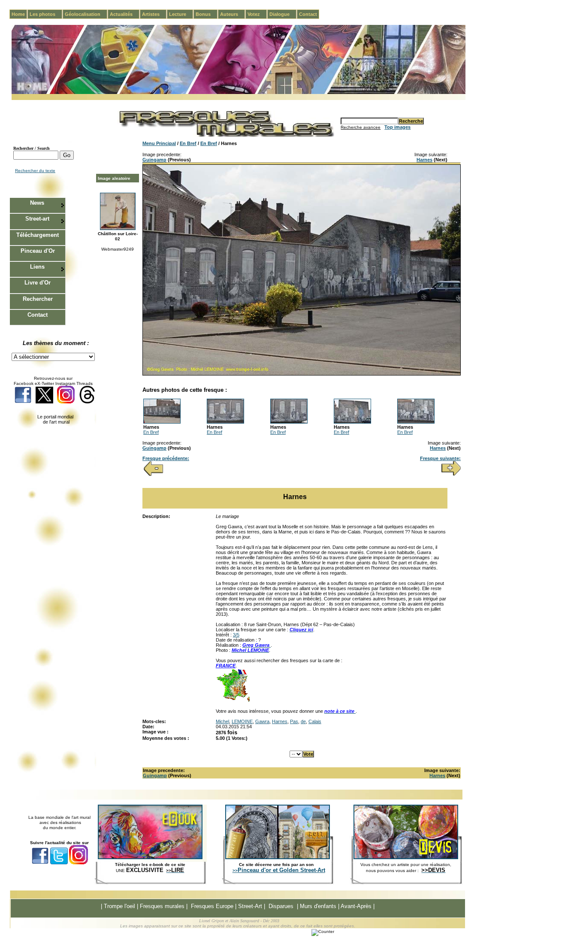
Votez (257, 14)
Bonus (206, 14)
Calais (314, 721)
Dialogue (282, 14)
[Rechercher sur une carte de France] (233, 700)
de (303, 721)
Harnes (424, 159)
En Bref (188, 143)
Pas (294, 721)
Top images (397, 127)
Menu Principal (159, 143)
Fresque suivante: (440, 458)
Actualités (124, 14)
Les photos (46, 14)
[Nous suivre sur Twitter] (44, 402)
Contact (308, 14)
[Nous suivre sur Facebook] (23, 402)
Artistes (154, 14)
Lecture (181, 14)
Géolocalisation (86, 14)
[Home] (238, 92)
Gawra (262, 721)
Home (18, 14)
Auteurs (232, 14)
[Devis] (405, 857)
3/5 (236, 634)
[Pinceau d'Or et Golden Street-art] (277, 857)
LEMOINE (242, 721)
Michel (222, 721)
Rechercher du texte (35, 170)
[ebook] (150, 857)
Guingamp (154, 159)
